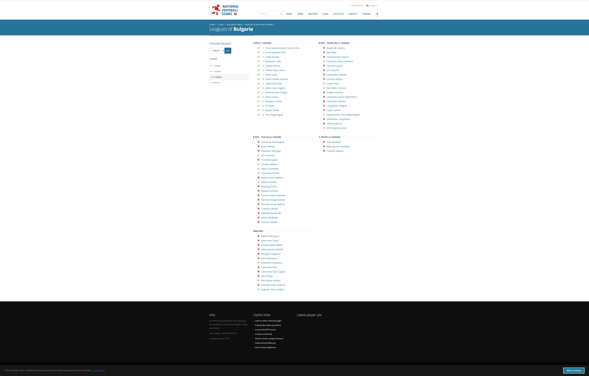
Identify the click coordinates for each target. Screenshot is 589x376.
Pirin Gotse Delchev (271, 280)
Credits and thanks (263, 334)
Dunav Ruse (333, 83)
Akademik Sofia (273, 61)
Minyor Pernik (272, 110)
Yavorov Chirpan (269, 222)
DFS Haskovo (268, 155)
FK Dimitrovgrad (269, 159)
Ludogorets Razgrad (337, 105)
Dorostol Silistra (335, 79)
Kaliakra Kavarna (335, 92)
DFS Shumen (333, 70)
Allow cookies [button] (573, 370)
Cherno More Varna (275, 70)
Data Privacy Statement (265, 347)
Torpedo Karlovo (335, 150)
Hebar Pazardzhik (269, 168)
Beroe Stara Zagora (275, 88)
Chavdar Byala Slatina (272, 245)
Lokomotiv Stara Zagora (273, 271)
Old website (357, 5)
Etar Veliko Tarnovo (336, 88)
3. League (217, 77)
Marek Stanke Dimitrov (276, 79)
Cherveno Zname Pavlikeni (340, 61)
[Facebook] (377, 14)
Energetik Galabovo (270, 253)
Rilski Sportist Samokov (338, 146)
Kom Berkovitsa (269, 258)
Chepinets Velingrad (271, 150)
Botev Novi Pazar (270, 240)
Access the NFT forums (265, 329)
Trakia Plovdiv (272, 56)
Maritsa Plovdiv (268, 182)
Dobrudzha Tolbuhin (337, 74)
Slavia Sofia (271, 74)
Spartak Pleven (272, 65)
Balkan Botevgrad (270, 236)
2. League (216, 71)
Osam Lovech (333, 110)
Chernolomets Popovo (338, 56)
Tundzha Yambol (269, 208)
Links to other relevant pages (268, 320)
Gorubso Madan (269, 164)
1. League (216, 65)
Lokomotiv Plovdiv (270, 173)
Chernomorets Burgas (276, 92)
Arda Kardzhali (334, 142)
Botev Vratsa (271, 96)
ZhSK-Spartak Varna (336, 128)
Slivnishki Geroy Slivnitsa (273, 204)
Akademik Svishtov (336, 48)
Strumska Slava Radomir (273, 284)
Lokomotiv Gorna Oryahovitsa (342, 96)
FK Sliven (269, 105)
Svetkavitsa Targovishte (338, 119)
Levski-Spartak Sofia (275, 52)
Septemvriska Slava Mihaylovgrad (343, 114)
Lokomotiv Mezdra (336, 101)
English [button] (372, 5)
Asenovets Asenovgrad (272, 142)
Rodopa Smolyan (269, 190)
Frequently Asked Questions (268, 325)
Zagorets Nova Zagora (272, 289)
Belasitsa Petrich (273, 101)
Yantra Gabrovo (334, 123)
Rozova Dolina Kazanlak (273, 195)
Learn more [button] (99, 370)
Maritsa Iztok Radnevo (272, 177)
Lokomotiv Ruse (269, 267)
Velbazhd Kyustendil (271, 213)
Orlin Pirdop (267, 276)
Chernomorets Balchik (272, 249)
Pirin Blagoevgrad (274, 114)
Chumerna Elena (335, 65)
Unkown (216, 82)
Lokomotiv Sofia (273, 83)
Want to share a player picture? (269, 338)
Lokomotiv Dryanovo (271, 262)
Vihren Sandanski (269, 217)
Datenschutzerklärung (265, 343)
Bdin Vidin (331, 52)
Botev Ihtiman (268, 146)
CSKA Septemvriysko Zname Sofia (282, 48)
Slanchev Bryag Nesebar (273, 199)
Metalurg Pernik (269, 186)
